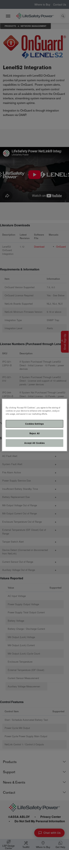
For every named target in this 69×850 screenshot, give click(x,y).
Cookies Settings (34, 423)
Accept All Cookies (34, 442)
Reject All (34, 433)
